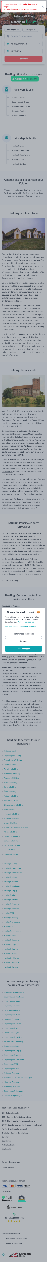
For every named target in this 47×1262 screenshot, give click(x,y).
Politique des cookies (26, 622)
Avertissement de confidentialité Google (20, 626)
